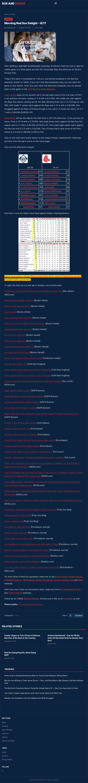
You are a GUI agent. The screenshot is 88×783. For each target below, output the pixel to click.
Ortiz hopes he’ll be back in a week (20, 408)
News (4, 722)
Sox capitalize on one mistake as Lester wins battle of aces (31, 544)
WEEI (80, 580)
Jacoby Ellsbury (51, 171)
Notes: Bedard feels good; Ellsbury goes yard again (27, 375)
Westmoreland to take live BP (17, 515)
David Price (9, 118)
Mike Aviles (50, 203)
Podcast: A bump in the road (17, 428)
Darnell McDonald (52, 191)
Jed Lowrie (50, 187)
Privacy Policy (7, 759)
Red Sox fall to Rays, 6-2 (15, 364)
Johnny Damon (28, 175)
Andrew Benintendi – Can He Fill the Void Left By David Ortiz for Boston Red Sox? (65, 638)
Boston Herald (75, 577)
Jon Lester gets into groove (16, 352)
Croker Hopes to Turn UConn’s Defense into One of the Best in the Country (22, 636)
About (4, 752)
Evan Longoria (28, 179)
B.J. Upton (25, 191)
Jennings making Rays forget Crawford (22, 402)
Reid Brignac (27, 199)
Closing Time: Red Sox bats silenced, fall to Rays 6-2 (28, 452)
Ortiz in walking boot (13, 521)
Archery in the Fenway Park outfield (20, 423)
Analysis (5, 726)
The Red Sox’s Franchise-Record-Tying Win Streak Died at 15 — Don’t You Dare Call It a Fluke (41, 688)
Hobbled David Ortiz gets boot (18, 329)
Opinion (4, 737)
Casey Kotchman (29, 187)
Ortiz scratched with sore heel (18, 318)
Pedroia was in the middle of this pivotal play (24, 323)
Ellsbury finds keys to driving (17, 306)
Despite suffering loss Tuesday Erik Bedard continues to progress (34, 457)
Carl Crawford (51, 195)
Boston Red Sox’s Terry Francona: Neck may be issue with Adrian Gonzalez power (41, 414)
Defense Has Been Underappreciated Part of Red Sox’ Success (33, 381)
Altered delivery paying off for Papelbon (22, 561)
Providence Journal (51, 580)
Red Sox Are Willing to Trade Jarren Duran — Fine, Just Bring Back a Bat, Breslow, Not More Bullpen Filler (43, 681)
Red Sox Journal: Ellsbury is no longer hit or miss (26, 550)
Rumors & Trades (8, 741)
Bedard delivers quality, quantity (18, 300)
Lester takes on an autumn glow (19, 538)
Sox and (13, 3)
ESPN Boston (29, 580)
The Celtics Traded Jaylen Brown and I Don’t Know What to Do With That (33, 693)
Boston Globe (61, 577)
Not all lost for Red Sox (14, 335)
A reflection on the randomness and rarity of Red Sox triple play (33, 291)
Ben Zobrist (26, 183)
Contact (5, 756)
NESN (38, 580)
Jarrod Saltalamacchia (55, 199)
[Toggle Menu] (56, 3)
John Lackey (10, 95)
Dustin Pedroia (51, 175)
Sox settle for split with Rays (17, 527)
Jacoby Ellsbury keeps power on (19, 346)
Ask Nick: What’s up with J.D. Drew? (20, 434)
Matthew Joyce (28, 195)
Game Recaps (7, 730)
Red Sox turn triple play (15, 341)
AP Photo (22, 604)
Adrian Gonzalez (52, 179)
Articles (12, 14)
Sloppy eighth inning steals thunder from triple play (27, 370)
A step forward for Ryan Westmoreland (22, 446)
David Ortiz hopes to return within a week (23, 358)
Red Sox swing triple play (15, 533)
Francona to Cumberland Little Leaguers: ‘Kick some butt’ (30, 509)
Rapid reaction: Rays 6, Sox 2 (17, 390)
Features (5, 733)
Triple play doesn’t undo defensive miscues (24, 396)
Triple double (10, 312)
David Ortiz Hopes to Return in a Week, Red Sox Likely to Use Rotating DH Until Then (43, 500)
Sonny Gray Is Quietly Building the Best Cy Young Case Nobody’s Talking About (35, 675)
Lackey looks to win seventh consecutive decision (27, 556)
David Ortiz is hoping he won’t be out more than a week (29, 440)
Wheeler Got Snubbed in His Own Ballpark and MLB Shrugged (28, 698)
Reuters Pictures (35, 604)
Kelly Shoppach (28, 203)
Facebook (78, 615)
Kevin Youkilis (51, 183)
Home (6, 14)
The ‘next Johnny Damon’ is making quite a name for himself (31, 567)
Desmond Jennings (30, 171)
